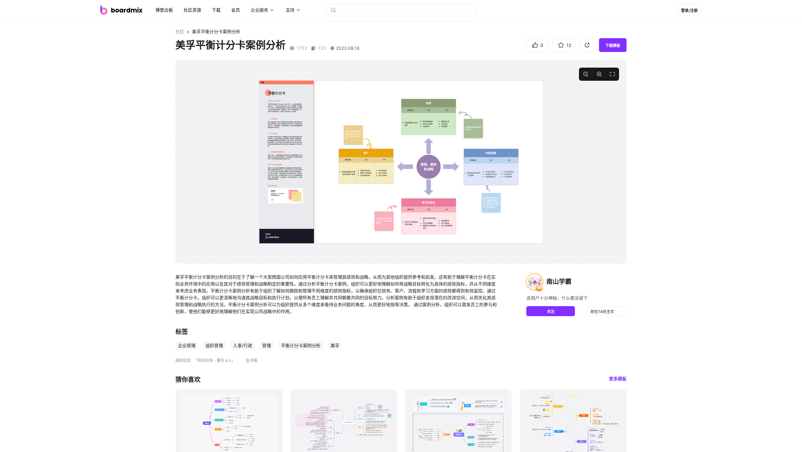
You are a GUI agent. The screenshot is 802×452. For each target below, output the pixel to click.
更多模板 (618, 378)
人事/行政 (242, 345)
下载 (216, 10)
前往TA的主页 (602, 311)
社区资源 (192, 10)
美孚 (335, 345)
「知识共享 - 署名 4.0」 (214, 360)
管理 (266, 345)
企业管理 (186, 345)
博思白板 (164, 10)
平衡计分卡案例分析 (300, 345)
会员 (235, 10)
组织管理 (214, 345)
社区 (179, 31)
